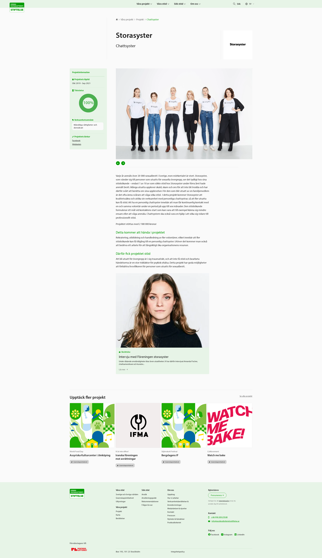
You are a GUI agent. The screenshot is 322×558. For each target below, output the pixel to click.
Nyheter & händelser (176, 519)
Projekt (140, 19)
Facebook (76, 140)
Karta (118, 515)
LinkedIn (241, 534)
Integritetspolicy (224, 501)
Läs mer (122, 369)
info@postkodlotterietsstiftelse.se (225, 521)
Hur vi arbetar (173, 498)
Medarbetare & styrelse (177, 508)
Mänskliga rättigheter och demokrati (85, 126)
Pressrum (171, 515)
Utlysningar (121, 501)
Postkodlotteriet (174, 522)
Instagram (228, 534)
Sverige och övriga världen (127, 494)
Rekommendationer (150, 501)
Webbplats (76, 144)
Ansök (144, 494)
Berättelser (120, 518)
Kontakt (170, 512)
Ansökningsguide (149, 498)
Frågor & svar (147, 505)
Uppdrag (171, 494)
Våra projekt (127, 19)
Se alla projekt (246, 396)
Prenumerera (216, 495)
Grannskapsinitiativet (80, 462)
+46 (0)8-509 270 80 (219, 517)
